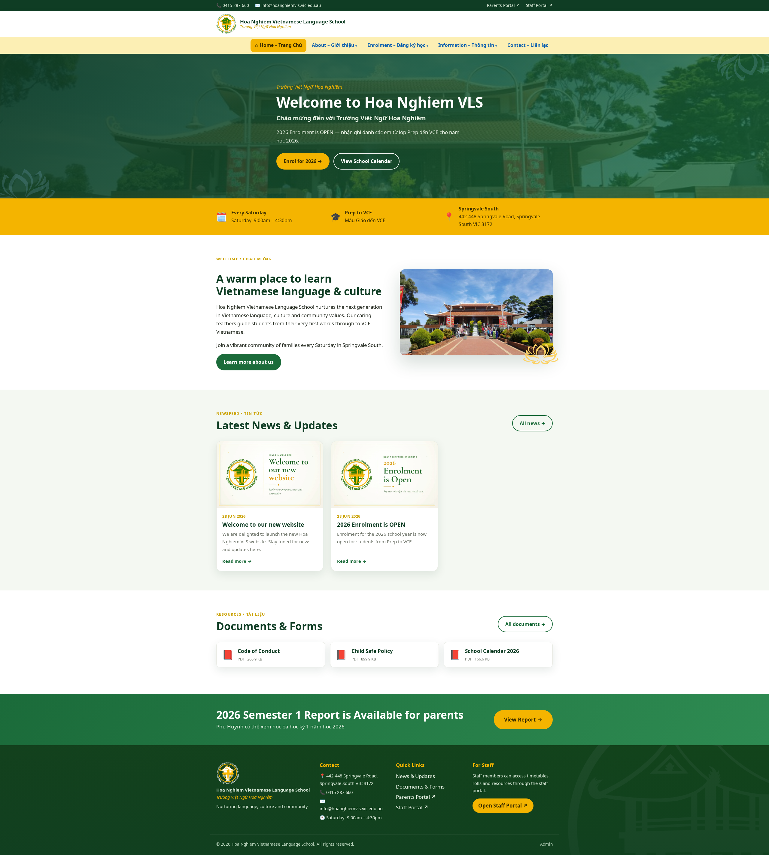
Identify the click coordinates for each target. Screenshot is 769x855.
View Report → (523, 719)
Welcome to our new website (263, 525)
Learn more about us (248, 362)
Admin (546, 844)
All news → (533, 423)
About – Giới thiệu (334, 45)
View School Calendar (366, 161)
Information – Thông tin (467, 45)
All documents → (525, 624)
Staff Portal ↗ (539, 5)
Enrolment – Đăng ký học (397, 45)
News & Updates (415, 776)
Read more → (237, 561)
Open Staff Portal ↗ (503, 805)
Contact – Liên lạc (527, 45)
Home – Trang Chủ (278, 45)
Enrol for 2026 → (303, 161)
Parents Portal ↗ (503, 5)
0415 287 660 (236, 5)
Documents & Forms (420, 786)
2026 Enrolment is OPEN (371, 525)
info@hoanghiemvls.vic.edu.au (291, 5)
